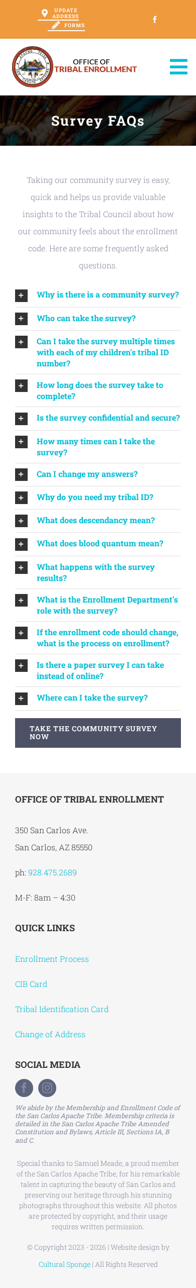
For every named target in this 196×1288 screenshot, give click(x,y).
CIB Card (31, 983)
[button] (98, 295)
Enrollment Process (52, 958)
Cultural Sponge (64, 1264)
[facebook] (24, 1088)
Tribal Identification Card (62, 1009)
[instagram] (47, 1088)
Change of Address (50, 1034)
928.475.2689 (52, 872)
